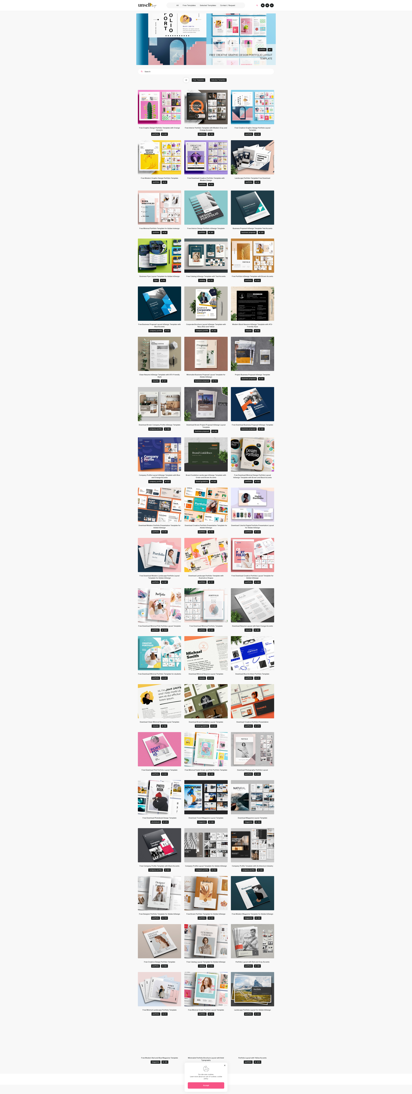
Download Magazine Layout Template (252, 818)
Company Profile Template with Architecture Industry (252, 866)
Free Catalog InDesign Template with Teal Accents (206, 276)
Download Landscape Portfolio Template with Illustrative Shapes (205, 577)
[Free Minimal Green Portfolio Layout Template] (209, 989)
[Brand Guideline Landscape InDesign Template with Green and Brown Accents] (209, 454)
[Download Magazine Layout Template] (255, 797)
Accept (206, 1085)
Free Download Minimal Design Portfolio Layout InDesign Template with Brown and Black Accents (252, 476)
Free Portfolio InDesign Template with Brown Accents (252, 276)
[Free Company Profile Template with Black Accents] (162, 845)
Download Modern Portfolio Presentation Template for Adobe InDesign (159, 526)
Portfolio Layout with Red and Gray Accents (252, 962)
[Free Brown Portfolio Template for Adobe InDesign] (209, 893)
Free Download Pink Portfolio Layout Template (159, 770)
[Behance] (272, 5)
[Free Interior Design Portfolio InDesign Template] (209, 207)
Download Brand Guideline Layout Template (206, 722)
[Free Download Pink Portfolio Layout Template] (162, 749)
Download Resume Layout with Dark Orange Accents (252, 626)
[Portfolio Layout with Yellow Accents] (255, 1037)
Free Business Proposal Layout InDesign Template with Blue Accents (159, 325)
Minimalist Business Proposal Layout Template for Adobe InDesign (206, 376)
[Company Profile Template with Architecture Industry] (255, 845)
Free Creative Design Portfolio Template (159, 962)
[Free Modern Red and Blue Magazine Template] (162, 1037)
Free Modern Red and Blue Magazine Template (159, 1058)
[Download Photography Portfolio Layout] (255, 749)
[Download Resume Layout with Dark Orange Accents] (255, 605)
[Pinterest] (267, 5)
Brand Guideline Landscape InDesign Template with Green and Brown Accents (206, 476)
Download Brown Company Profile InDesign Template (159, 425)
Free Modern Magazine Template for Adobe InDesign (252, 914)
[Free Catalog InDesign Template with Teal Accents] (209, 255)
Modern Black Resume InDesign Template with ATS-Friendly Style (252, 325)
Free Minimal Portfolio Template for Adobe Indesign (159, 228)
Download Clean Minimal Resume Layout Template (159, 722)
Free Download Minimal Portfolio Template (206, 626)
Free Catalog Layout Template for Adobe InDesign (206, 962)
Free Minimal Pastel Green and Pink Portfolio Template (206, 770)
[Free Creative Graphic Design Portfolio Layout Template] (255, 107)
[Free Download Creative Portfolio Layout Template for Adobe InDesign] (255, 555)
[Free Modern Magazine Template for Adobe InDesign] (255, 893)
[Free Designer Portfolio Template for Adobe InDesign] (162, 893)
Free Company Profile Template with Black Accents (159, 866)
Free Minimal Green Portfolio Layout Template (206, 1010)
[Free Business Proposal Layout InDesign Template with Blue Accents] (162, 303)
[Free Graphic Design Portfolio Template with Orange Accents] (162, 107)
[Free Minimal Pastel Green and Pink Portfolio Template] (209, 749)
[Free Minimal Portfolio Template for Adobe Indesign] (162, 207)
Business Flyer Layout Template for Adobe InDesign (159, 276)
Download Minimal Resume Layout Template (206, 674)
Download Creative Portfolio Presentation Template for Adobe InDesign (206, 526)
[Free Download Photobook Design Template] (162, 797)
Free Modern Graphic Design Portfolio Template (159, 178)
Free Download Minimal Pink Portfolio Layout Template (159, 626)
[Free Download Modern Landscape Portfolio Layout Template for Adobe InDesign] (162, 555)
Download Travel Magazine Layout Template (206, 818)
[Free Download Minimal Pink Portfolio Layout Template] (162, 605)
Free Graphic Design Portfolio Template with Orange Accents (159, 129)
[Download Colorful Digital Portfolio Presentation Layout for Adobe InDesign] (255, 504)
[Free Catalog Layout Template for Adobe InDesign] (209, 941)
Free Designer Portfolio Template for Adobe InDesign (159, 914)
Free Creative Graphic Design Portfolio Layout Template (252, 129)
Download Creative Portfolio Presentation (252, 722)
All (186, 80)
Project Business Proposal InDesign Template (252, 375)
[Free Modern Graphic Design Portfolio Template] (162, 157)
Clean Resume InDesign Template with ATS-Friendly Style (159, 376)
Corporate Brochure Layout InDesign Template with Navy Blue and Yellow (206, 325)
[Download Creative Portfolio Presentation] (255, 701)
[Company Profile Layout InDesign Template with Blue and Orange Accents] (162, 454)
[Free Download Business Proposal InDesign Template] (255, 404)
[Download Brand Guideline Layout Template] (209, 701)
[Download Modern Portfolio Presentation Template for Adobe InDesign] (162, 504)
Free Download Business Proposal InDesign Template (252, 425)
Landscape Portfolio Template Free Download (252, 178)
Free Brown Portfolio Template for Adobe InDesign (205, 914)
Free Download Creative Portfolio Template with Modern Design (206, 179)
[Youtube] (263, 5)
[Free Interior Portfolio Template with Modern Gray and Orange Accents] (209, 107)
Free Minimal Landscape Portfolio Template (159, 1010)
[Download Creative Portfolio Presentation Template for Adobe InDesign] (209, 504)
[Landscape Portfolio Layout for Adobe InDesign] (255, 989)
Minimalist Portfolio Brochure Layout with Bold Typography (206, 1059)
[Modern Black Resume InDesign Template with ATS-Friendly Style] (255, 303)
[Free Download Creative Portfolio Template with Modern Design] (209, 157)
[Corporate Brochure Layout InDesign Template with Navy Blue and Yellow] (209, 303)
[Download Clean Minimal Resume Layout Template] (162, 701)
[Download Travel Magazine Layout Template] (209, 797)
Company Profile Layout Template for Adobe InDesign (206, 866)
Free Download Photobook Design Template (159, 818)
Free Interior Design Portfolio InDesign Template (206, 228)
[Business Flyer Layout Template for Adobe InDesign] (162, 255)
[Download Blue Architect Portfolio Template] (255, 653)
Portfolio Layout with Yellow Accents (252, 1058)
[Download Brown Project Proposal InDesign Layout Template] (209, 404)
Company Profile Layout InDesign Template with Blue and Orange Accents (159, 476)
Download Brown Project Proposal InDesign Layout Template (206, 426)
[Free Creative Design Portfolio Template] (162, 941)
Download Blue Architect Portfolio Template (252, 674)
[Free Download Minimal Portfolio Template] (209, 605)
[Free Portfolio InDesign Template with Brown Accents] (255, 255)
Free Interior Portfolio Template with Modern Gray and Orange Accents (206, 129)
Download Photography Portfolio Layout (252, 770)
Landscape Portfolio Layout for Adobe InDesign (252, 1010)
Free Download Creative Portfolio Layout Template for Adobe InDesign (252, 577)
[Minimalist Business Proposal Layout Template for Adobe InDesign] (209, 354)
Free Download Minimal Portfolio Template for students (159, 674)
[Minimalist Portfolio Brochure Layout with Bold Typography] (209, 1037)
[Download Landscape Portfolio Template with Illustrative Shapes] (209, 555)
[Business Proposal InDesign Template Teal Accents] (255, 207)
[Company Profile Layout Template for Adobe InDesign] (209, 845)
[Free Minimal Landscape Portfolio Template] (162, 989)
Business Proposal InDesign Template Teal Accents (252, 228)
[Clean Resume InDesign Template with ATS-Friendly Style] (162, 354)
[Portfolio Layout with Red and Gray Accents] (255, 941)
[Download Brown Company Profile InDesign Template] (162, 404)
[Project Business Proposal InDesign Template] (255, 354)
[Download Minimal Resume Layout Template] (209, 653)
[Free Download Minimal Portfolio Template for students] (162, 653)
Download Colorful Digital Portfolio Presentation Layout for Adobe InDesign (252, 526)
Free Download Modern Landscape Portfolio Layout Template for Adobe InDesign (159, 577)
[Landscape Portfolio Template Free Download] (255, 157)
